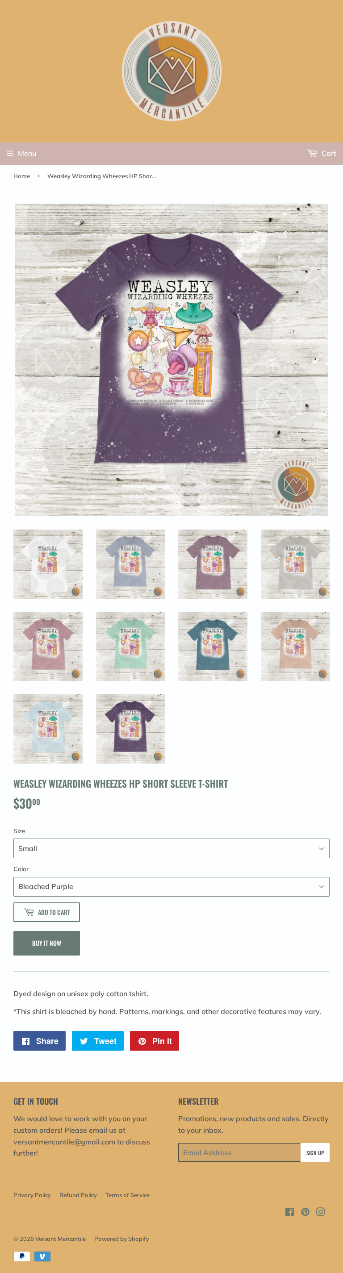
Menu (27, 153)
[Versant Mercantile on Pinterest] (305, 1212)
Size (19, 831)
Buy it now (46, 942)
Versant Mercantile (60, 1238)
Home (21, 175)
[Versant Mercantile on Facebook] (289, 1212)
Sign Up (315, 1152)
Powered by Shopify (121, 1238)
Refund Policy (78, 1194)
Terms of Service (127, 1194)
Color (21, 869)
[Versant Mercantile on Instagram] (320, 1212)
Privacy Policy (32, 1194)
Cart (328, 153)
